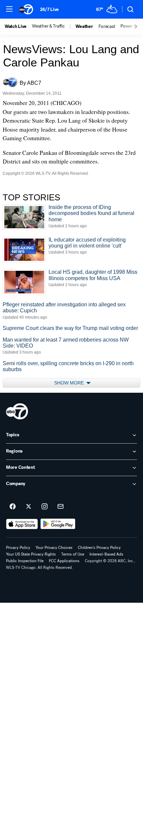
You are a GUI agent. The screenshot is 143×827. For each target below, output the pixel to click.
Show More (69, 382)
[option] (18, 26)
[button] (9, 9)
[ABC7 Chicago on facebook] (12, 506)
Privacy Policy (18, 548)
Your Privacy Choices (54, 548)
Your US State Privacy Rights (31, 554)
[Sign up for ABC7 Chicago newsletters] (60, 506)
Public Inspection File (25, 561)
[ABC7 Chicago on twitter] (28, 506)
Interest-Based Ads (106, 554)
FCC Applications (64, 561)
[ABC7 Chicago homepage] (26, 9)
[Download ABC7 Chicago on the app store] (22, 524)
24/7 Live (49, 9)
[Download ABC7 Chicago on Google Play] (58, 524)
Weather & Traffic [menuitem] (48, 26)
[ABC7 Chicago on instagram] (44, 506)
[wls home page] (17, 411)
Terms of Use (72, 554)
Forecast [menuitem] (106, 26)
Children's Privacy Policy (99, 548)
